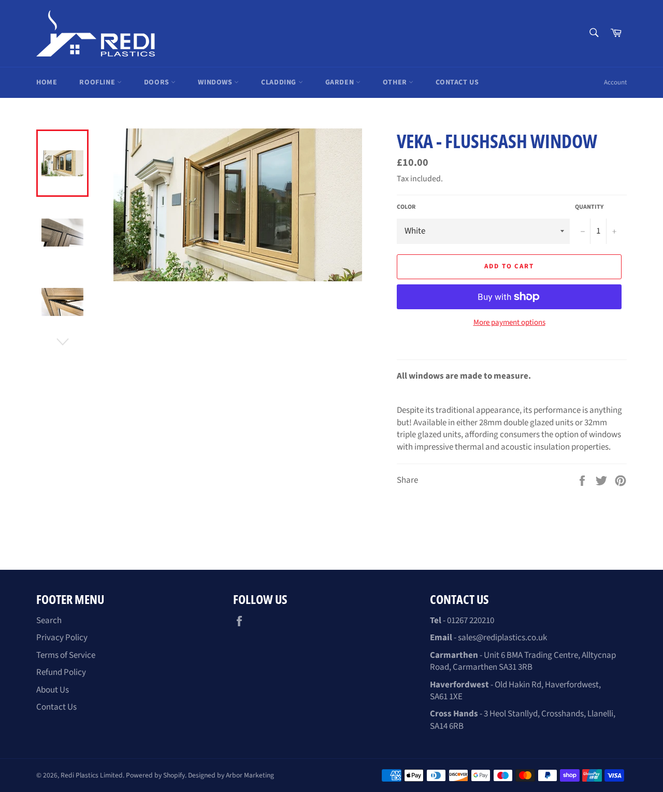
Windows (216, 82)
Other (396, 82)
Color (406, 207)
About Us (52, 690)
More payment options (509, 323)
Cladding (279, 82)
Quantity (589, 207)
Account (615, 82)
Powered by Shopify (155, 775)
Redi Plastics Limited (92, 775)
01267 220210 (470, 620)
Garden (340, 82)
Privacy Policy (62, 637)
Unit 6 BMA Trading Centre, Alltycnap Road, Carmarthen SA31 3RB (523, 661)
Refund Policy (61, 672)
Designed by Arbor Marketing (231, 775)
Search (49, 620)
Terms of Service (65, 655)
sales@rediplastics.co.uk (502, 637)
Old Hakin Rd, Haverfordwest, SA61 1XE (515, 691)
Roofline (98, 82)
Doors (157, 82)
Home (46, 82)
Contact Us (457, 82)
